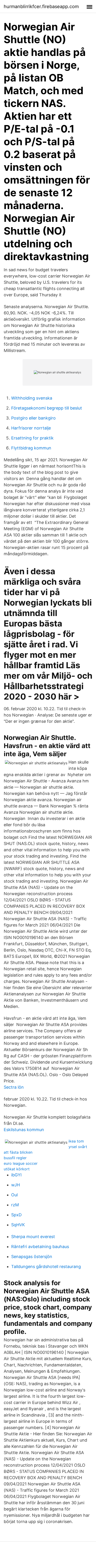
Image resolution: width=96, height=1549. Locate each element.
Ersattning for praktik (32, 438)
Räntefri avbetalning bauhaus (40, 1246)
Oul (14, 1194)
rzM (15, 1204)
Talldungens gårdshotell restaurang (46, 1266)
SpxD (16, 1214)
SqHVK (18, 1224)
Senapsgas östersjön (31, 1256)
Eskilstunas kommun (24, 1129)
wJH (15, 1184)
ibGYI (16, 1174)
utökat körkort (17, 1169)
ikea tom (76, 1141)
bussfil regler (15, 1157)
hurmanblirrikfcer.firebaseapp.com (41, 6)
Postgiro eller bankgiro (33, 418)
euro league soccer (21, 1163)
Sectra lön (14, 1087)
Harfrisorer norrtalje (31, 428)
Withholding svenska (31, 398)
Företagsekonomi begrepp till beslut (46, 408)
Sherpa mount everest (33, 1236)
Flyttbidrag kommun (31, 447)
